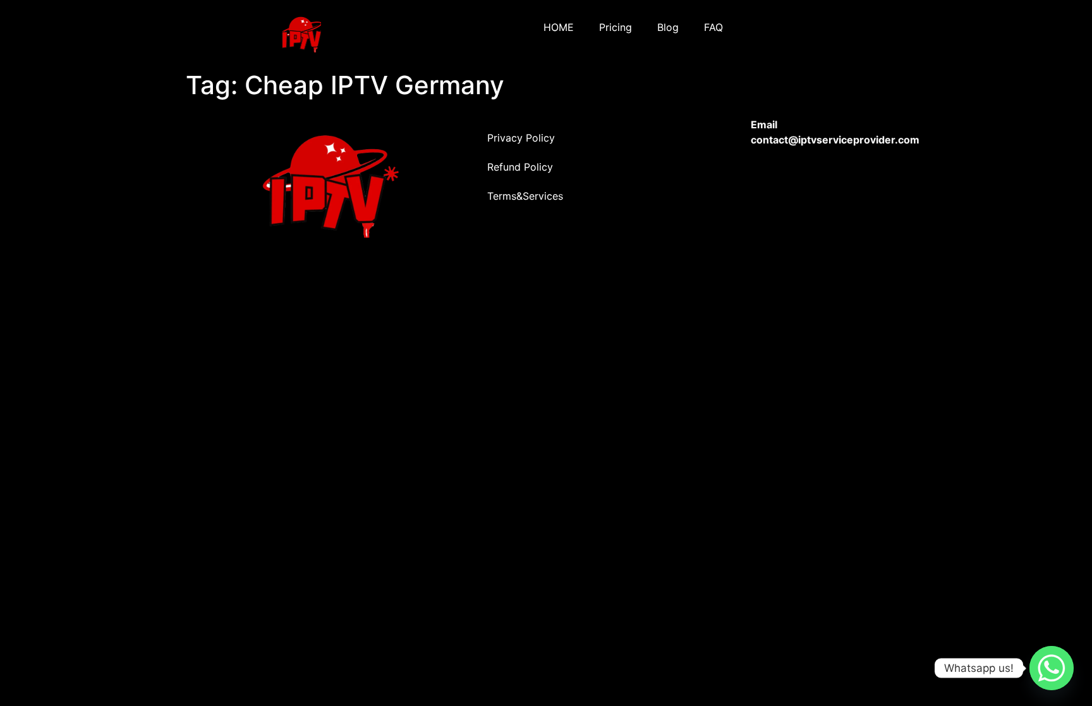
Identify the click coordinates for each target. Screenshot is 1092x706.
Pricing (615, 27)
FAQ (713, 27)
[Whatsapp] (1051, 668)
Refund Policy (520, 167)
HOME (558, 27)
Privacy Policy (521, 137)
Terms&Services (525, 196)
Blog (668, 27)
